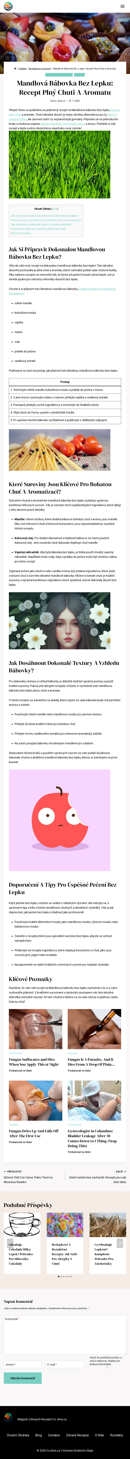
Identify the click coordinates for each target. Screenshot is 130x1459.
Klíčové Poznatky (21, 233)
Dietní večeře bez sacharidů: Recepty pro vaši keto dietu (97, 1177)
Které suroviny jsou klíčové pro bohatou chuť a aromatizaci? (46, 220)
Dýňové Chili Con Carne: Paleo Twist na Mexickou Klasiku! (28, 1177)
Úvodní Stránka (18, 1435)
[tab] (58, 1276)
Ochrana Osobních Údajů (77, 1450)
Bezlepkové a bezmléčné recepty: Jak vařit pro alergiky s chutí (64, 1254)
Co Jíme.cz (59, 101)
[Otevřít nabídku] (122, 6)
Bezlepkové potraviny (59, 75)
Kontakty (116, 1435)
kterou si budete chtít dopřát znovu (63, 123)
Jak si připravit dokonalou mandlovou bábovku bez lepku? (44, 215)
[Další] (120, 1243)
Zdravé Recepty (77, 1435)
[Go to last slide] (10, 1243)
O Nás (99, 1435)
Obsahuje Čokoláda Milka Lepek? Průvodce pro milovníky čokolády (21, 1254)
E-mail (52, 1364)
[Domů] (15, 68)
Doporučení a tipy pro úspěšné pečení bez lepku (39, 228)
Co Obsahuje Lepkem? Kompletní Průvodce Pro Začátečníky (104, 1254)
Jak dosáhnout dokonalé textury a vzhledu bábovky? (41, 224)
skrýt (54, 208)
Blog (38, 1435)
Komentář (12, 1319)
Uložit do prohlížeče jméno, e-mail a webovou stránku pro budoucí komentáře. (106, 1361)
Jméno (10, 1364)
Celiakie (79, 75)
